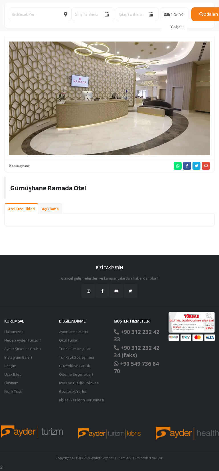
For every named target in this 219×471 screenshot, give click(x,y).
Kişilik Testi (13, 391)
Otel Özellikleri (21, 208)
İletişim (10, 365)
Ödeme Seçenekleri (76, 374)
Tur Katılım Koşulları (75, 348)
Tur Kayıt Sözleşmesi (76, 357)
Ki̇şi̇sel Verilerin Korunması (81, 400)
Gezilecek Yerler (73, 391)
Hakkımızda (13, 331)
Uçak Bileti (12, 374)
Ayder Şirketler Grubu (22, 348)
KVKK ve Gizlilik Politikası (79, 383)
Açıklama (50, 208)
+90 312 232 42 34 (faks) (136, 351)
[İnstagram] (88, 291)
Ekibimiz (11, 383)
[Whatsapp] (1, 467)
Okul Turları (68, 340)
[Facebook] (102, 291)
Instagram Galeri (18, 357)
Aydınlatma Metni (73, 331)
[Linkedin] (116, 291)
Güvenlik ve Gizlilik (74, 365)
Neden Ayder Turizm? (22, 340)
